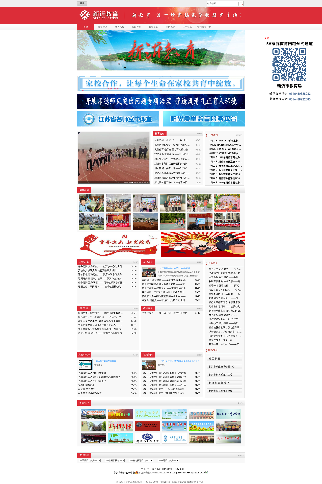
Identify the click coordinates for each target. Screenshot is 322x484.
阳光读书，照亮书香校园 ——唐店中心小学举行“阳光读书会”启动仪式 (101, 317)
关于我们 (146, 469)
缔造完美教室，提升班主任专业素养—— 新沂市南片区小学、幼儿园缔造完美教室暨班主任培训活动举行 (101, 325)
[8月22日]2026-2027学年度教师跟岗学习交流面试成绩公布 (225, 140)
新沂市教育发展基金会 (220, 391)
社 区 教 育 (214, 358)
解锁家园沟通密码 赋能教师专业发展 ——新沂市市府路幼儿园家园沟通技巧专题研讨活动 (165, 296)
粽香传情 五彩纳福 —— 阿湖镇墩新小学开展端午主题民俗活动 (101, 282)
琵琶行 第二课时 (86, 389)
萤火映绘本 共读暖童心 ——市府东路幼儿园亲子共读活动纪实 (165, 288)
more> (199, 134)
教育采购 (153, 27)
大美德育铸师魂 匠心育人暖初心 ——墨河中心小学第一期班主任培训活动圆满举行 (173, 149)
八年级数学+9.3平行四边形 (92, 381)
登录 (82, 3)
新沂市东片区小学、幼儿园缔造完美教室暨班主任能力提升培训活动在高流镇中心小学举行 (101, 321)
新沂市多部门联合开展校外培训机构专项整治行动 (173, 163)
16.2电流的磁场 (86, 385)
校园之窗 (136, 27)
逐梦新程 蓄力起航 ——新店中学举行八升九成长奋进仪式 (101, 274)
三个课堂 (187, 27)
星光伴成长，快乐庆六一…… (224, 340)
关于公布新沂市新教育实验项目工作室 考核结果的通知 (101, 329)
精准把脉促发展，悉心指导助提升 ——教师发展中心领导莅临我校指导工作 (225, 327)
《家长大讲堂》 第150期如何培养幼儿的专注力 (178, 362)
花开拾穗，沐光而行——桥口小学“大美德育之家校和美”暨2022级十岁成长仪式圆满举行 (173, 140)
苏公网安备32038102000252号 (153, 472)
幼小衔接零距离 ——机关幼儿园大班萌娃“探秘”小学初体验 (225, 306)
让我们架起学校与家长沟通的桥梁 (175, 268)
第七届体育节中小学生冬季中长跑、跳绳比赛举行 (173, 182)
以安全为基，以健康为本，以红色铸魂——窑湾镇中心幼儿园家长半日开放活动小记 (225, 331)
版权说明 (179, 469)
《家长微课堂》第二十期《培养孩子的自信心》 (165, 393)
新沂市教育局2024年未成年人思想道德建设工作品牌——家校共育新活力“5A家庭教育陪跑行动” (173, 177)
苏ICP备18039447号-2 (181, 472)
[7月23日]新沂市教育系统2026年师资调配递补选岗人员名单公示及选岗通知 (225, 161)
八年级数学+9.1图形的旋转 (92, 373)
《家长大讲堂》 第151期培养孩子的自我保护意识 (165, 377)
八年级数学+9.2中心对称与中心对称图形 (99, 377)
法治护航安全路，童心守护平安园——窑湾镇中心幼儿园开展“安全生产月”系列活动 (225, 319)
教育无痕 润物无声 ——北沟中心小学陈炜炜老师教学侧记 (101, 333)
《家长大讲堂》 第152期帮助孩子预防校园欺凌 (165, 373)
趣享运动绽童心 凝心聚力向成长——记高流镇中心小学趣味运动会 (225, 311)
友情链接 (168, 469)
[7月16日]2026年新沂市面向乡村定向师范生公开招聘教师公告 (225, 182)
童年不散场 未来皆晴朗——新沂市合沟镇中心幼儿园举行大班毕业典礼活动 (225, 294)
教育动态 (102, 27)
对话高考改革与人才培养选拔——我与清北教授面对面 (173, 173)
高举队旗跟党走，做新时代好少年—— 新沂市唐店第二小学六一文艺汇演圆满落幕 (173, 145)
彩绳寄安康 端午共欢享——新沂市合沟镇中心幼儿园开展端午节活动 (101, 278)
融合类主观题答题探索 (106, 361)
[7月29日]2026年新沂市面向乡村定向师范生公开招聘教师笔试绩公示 (225, 157)
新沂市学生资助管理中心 (222, 366)
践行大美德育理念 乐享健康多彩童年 (225, 302)
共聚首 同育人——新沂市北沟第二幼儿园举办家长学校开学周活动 (165, 300)
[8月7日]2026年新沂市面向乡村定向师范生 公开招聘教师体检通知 (225, 149)
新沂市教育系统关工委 (220, 374)
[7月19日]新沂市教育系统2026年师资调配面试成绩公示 (225, 174)
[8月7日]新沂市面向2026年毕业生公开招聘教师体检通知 (225, 145)
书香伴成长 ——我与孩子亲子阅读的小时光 (164, 313)
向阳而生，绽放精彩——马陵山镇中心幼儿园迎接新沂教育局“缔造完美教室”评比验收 (101, 313)
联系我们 (157, 469)
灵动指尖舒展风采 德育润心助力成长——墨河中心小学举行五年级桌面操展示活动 (101, 270)
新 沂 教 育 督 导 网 (219, 382)
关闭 (266, 38)
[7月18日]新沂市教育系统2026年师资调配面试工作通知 (225, 178)
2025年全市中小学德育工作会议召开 (173, 159)
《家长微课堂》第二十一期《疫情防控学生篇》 (165, 389)
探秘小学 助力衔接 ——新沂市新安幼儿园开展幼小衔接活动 (225, 323)
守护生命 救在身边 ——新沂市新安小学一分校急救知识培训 (173, 154)
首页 (85, 27)
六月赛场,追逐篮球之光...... (223, 315)
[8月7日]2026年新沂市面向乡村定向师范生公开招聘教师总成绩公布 (225, 153)
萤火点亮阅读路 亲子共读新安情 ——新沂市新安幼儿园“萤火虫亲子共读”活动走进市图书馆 (165, 284)
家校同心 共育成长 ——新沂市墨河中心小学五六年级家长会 (165, 280)
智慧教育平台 (204, 27)
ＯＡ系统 (119, 27)
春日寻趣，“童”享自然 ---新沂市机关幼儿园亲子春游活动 (165, 292)
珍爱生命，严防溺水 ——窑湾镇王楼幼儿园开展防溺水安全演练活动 (101, 286)
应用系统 (170, 27)
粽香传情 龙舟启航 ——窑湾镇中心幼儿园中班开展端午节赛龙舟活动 (101, 266)
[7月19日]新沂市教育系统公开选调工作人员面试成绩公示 (225, 170)
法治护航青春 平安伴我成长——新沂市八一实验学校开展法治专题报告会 (225, 336)
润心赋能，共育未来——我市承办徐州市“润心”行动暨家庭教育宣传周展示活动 (173, 168)
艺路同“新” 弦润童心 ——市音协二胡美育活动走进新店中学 (225, 298)
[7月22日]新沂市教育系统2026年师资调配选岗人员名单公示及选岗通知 (225, 166)
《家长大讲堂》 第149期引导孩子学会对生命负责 (165, 385)
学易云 (202, 482)
